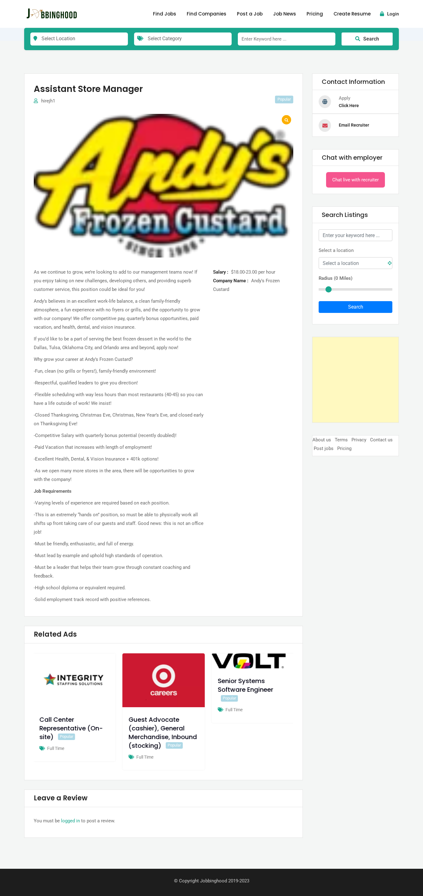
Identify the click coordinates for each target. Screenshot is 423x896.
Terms (341, 440)
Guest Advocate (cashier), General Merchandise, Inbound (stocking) (164, 732)
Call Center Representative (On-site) (72, 728)
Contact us (381, 440)
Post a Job (250, 14)
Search (371, 39)
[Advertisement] (355, 379)
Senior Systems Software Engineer (246, 685)
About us (321, 440)
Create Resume (352, 14)
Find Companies (206, 14)
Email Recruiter (354, 125)
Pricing (315, 14)
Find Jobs (164, 14)
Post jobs (324, 448)
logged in (70, 821)
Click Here (349, 105)
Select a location (336, 250)
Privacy (358, 440)
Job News (284, 14)
